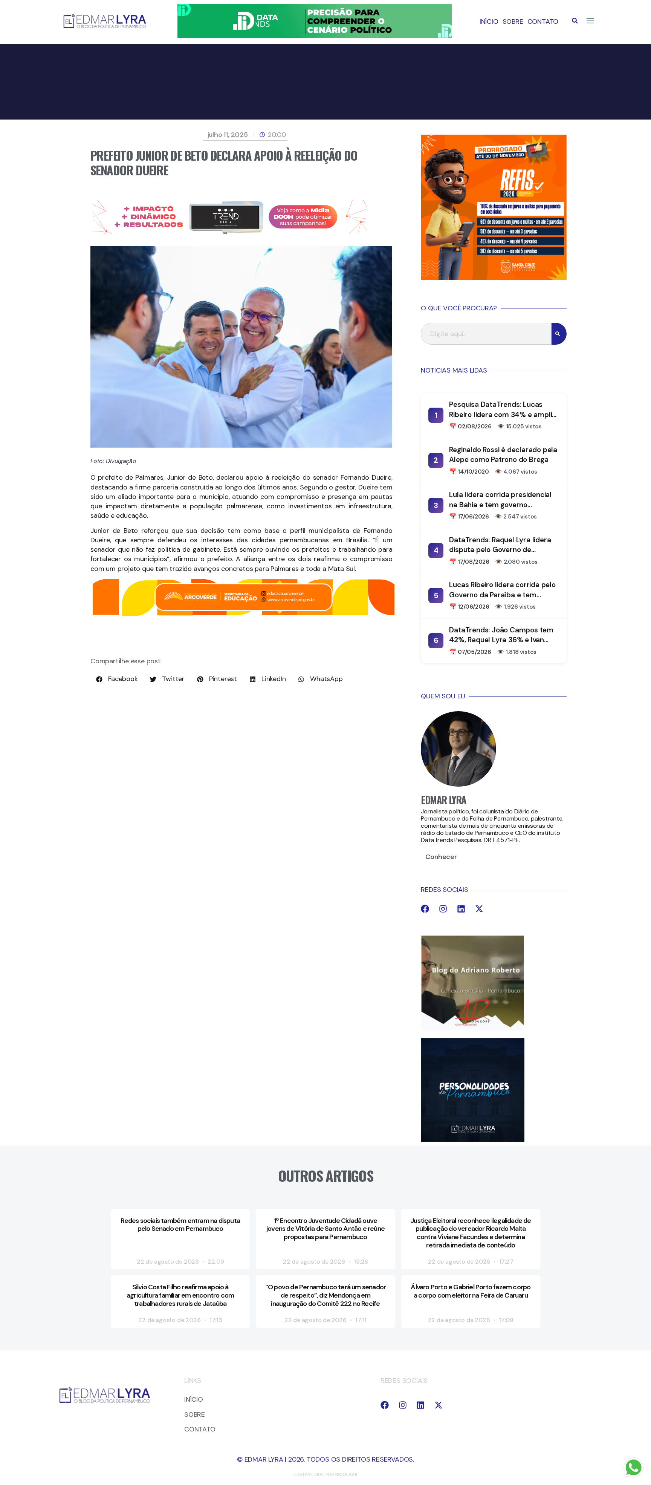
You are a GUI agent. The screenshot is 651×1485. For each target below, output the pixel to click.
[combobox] (486, 334)
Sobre (513, 21)
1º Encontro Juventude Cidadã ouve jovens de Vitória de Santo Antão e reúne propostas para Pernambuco (325, 1228)
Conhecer (441, 856)
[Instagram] (443, 909)
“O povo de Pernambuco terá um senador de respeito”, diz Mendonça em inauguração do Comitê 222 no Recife (325, 1295)
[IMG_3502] (243, 614)
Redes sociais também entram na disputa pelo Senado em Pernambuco (180, 1224)
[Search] (559, 334)
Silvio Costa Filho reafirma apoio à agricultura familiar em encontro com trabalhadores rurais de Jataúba (180, 1295)
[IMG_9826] (314, 35)
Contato (543, 21)
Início (489, 21)
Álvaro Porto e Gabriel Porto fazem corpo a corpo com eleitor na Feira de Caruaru (470, 1291)
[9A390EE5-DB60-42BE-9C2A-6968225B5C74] (229, 231)
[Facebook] (425, 909)
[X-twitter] (479, 909)
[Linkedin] (461, 909)
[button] (575, 20)
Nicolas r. (347, 1474)
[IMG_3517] (494, 277)
